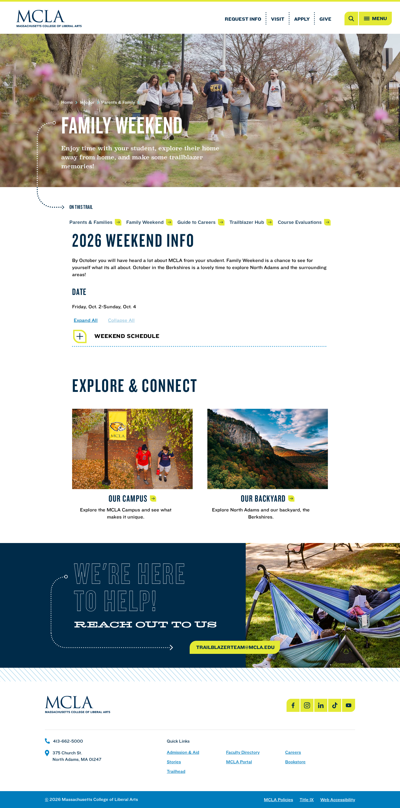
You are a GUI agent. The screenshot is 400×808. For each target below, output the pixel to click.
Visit (277, 19)
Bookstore (295, 761)
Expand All (86, 320)
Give (325, 19)
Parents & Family (118, 102)
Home (67, 102)
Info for (87, 102)
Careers (293, 752)
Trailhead (176, 771)
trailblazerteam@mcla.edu (235, 647)
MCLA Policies (278, 799)
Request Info (243, 19)
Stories (174, 761)
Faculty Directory (243, 752)
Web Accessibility (337, 799)
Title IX (307, 799)
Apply (302, 19)
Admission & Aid (183, 752)
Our (128, 498)
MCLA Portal (239, 761)
